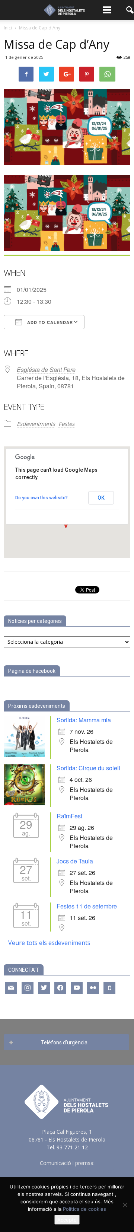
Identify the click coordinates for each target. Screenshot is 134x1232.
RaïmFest (69, 816)
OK (101, 498)
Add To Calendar (49, 322)
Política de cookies (84, 1209)
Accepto (67, 1220)
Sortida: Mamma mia (84, 720)
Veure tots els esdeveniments (49, 943)
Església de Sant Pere (46, 369)
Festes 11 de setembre (87, 906)
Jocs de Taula (75, 861)
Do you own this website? (41, 497)
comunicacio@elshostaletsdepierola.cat (67, 1170)
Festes (66, 423)
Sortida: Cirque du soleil (88, 768)
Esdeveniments (36, 423)
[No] (124, 1205)
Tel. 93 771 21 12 (67, 1147)
